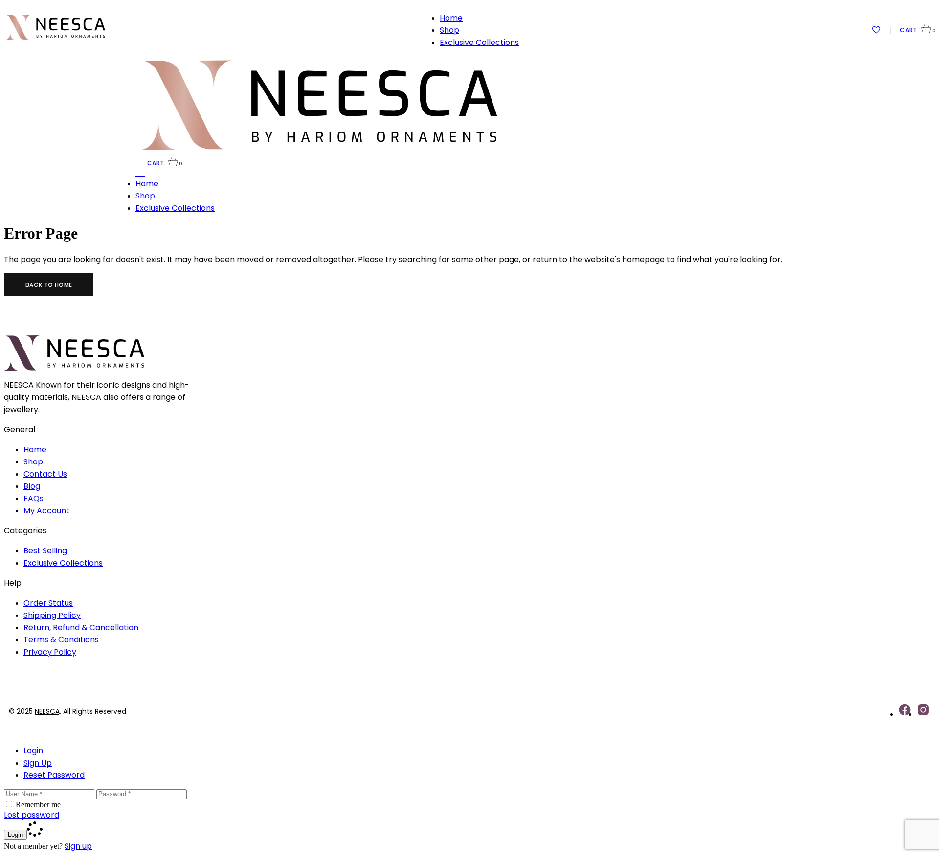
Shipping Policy (52, 615)
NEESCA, (48, 711)
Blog (31, 486)
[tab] (479, 751)
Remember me (38, 804)
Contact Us (45, 474)
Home (34, 449)
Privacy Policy (49, 652)
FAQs (33, 498)
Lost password (31, 815)
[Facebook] (905, 714)
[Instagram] (923, 714)
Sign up (78, 846)
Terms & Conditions (61, 639)
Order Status (48, 603)
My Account (46, 510)
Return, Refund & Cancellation (80, 627)
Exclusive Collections (63, 563)
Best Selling (45, 550)
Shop (33, 461)
